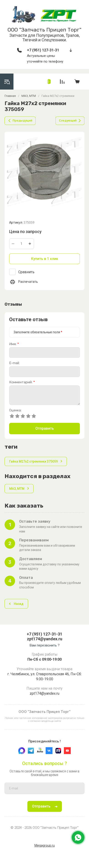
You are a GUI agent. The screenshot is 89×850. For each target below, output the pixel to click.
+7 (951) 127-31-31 (43, 50)
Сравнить (26, 272)
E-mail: (14, 363)
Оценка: (15, 410)
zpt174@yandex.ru (44, 638)
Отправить (44, 428)
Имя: (14, 344)
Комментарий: (22, 382)
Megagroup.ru (44, 845)
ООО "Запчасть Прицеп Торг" (44, 29)
